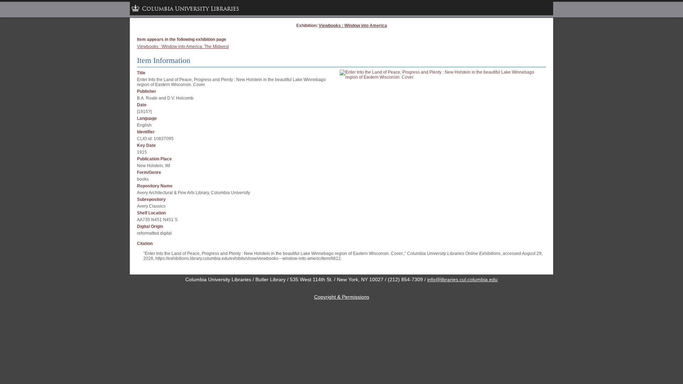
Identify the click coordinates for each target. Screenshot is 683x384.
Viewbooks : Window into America (353, 25)
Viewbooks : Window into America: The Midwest (183, 46)
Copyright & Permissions (341, 297)
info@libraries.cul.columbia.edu (462, 279)
